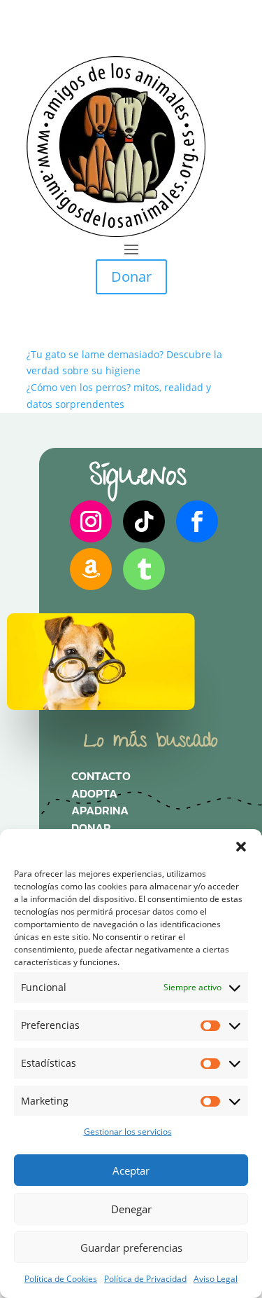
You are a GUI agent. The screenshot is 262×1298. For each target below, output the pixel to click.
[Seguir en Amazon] (91, 569)
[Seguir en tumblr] (144, 569)
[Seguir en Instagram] (91, 521)
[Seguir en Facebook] (197, 521)
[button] (241, 847)
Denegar (131, 1209)
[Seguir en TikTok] (144, 521)
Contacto (101, 779)
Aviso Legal (216, 1279)
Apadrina (100, 813)
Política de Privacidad (145, 1279)
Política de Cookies (60, 1279)
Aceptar (131, 1170)
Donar (131, 276)
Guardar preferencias (131, 1248)
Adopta (94, 796)
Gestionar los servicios (128, 1132)
